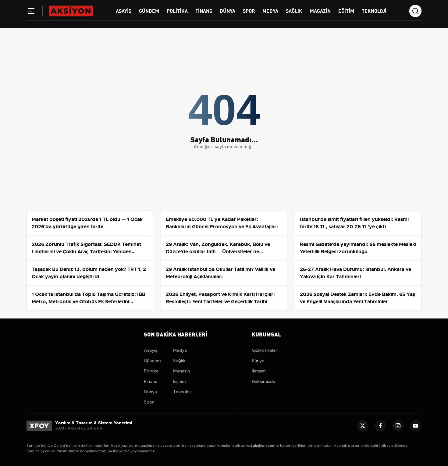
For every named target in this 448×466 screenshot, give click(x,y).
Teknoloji (374, 10)
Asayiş (123, 10)
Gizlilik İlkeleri (265, 350)
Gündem (149, 10)
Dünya (227, 10)
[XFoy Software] (39, 425)
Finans (203, 10)
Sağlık (294, 10)
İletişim (259, 371)
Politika (177, 10)
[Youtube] (415, 425)
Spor (249, 10)
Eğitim (346, 10)
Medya (270, 10)
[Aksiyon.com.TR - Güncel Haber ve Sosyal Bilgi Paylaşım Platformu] (71, 11)
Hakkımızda (263, 381)
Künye (258, 360)
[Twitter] (362, 425)
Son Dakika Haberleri (175, 334)
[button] (31, 12)
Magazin (320, 10)
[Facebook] (380, 425)
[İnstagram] (398, 425)
